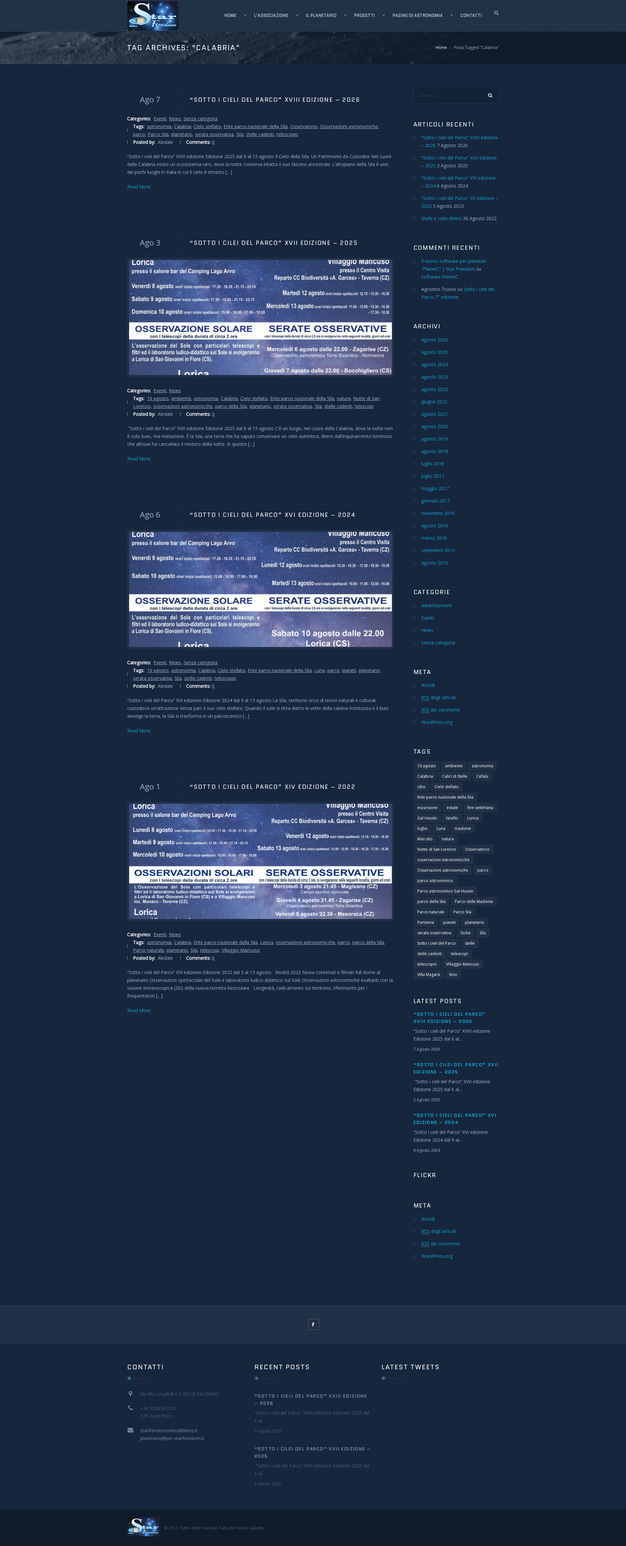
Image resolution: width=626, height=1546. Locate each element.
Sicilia (465, 933)
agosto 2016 (434, 525)
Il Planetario (321, 15)
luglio (422, 828)
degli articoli (438, 697)
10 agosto (158, 398)
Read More (139, 187)
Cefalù (482, 776)
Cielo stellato (207, 126)
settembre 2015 (438, 550)
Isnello (452, 818)
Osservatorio (304, 126)
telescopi (364, 406)
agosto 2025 (434, 352)
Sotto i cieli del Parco (436, 943)
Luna (319, 670)
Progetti (364, 15)
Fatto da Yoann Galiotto (241, 1528)
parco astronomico (435, 880)
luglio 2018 (432, 463)
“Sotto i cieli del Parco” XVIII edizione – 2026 (274, 99)
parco (139, 134)
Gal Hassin (427, 818)
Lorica (266, 942)
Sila (240, 134)
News (175, 118)
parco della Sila (231, 406)
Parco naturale (148, 950)
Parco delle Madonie (474, 901)
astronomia (159, 126)
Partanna (425, 922)
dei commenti (440, 710)
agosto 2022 (434, 389)
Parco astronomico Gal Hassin (445, 891)
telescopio (287, 134)
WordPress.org (437, 722)
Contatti (471, 15)
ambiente (181, 398)
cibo (421, 786)
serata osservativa (214, 134)
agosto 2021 (434, 414)
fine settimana (480, 807)
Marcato (425, 839)
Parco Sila (158, 134)
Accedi (428, 685)
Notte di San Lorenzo (436, 849)
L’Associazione (271, 15)
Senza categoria (200, 118)
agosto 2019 (434, 439)
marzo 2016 (434, 538)
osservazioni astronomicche (183, 406)
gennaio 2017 (435, 501)
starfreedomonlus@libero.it (169, 1430)
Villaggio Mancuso (241, 950)
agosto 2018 (434, 451)
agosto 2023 (434, 377)
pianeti (349, 670)
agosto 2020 (434, 426)
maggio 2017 (435, 488)
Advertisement (436, 605)
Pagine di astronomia (418, 15)
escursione (427, 807)
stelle (470, 943)
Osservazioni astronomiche (349, 126)
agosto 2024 (434, 364)
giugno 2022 (434, 401)
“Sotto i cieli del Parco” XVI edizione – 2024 (272, 514)
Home (230, 15)
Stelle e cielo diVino (441, 218)
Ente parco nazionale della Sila (256, 126)
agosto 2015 (434, 563)
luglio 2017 (432, 476)
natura (343, 398)
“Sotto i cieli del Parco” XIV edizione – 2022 (272, 786)
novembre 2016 (438, 513)
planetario (181, 134)
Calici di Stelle (454, 776)
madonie (463, 828)
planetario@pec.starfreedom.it (172, 1438)
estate (452, 807)
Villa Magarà (428, 974)
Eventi (160, 118)
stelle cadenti (260, 134)
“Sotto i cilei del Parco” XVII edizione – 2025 (273, 242)
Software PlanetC (439, 277)
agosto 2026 (434, 340)
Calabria (182, 126)
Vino (453, 974)
